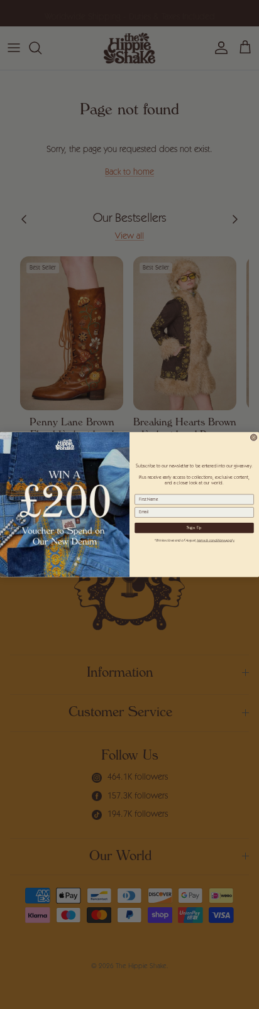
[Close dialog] (253, 437)
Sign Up (194, 528)
